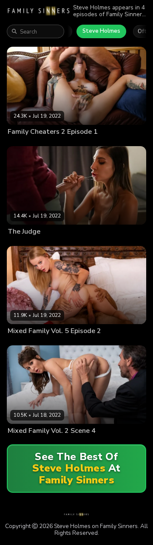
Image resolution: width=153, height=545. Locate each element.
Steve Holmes (101, 31)
